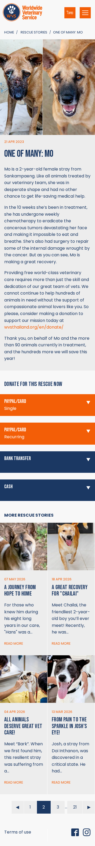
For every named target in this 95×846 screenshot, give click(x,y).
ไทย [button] (70, 13)
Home (9, 32)
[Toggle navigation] (85, 12)
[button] (47, 405)
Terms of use (17, 832)
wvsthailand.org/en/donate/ (34, 327)
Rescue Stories (34, 32)
